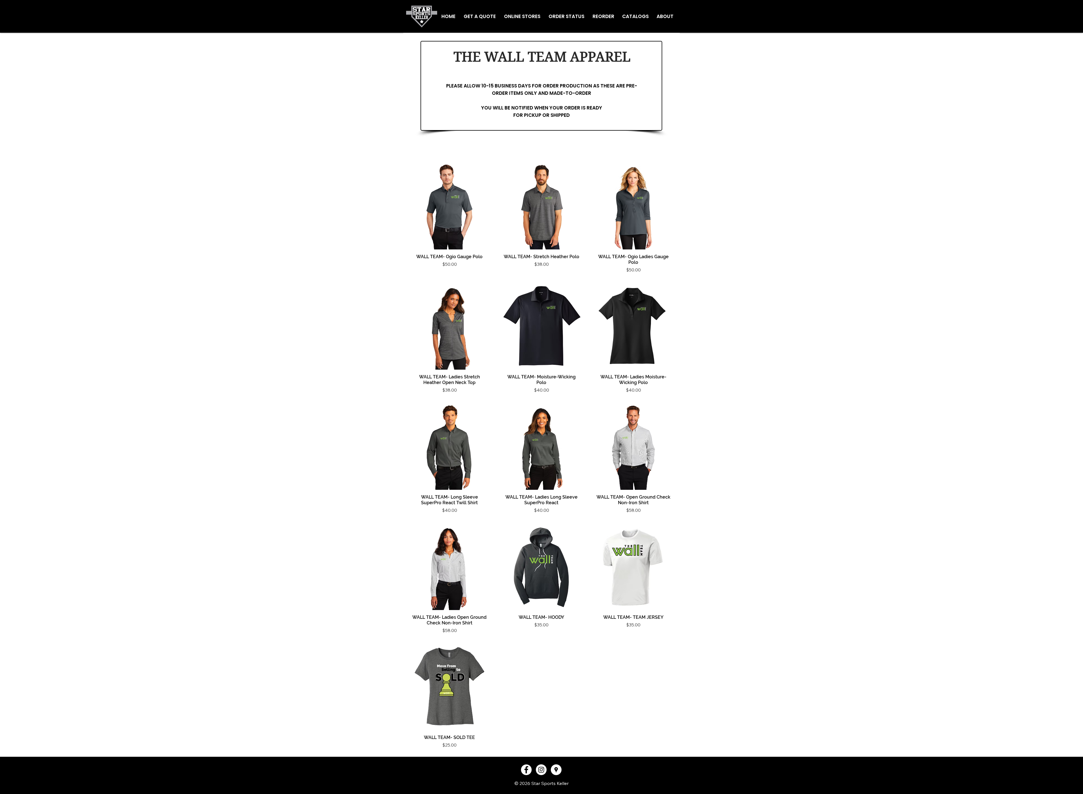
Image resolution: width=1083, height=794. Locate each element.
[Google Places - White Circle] (556, 769)
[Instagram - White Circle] (541, 769)
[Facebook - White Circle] (526, 769)
